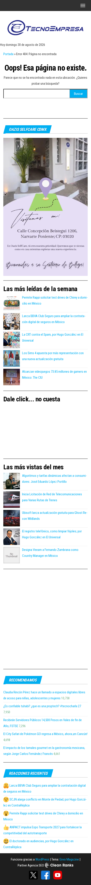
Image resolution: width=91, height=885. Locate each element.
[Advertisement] (45, 619)
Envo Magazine (69, 859)
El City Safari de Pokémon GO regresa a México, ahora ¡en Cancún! (45, 734)
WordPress (42, 859)
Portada (8, 54)
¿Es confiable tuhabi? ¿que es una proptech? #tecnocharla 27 (42, 706)
